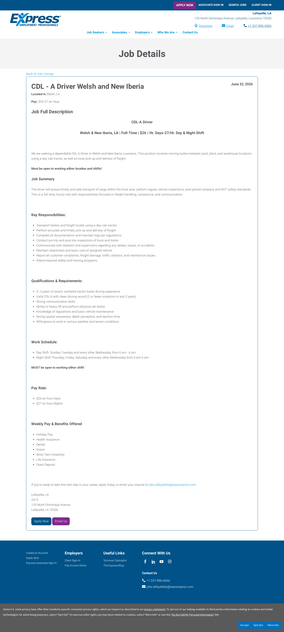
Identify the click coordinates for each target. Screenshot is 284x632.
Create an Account (37, 552)
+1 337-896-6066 (259, 26)
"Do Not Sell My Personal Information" (192, 614)
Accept (244, 625)
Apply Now (184, 5)
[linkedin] (153, 562)
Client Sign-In (261, 4)
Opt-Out (258, 625)
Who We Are (166, 32)
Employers (142, 32)
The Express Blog (113, 565)
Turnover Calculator (115, 560)
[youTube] (161, 562)
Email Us (61, 521)
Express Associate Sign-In (41, 562)
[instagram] (170, 562)
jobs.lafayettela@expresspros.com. (173, 484)
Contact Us (190, 32)
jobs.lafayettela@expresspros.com (169, 587)
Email (230, 26)
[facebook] (145, 562)
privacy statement (154, 609)
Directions (205, 26)
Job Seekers (95, 32)
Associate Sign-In (211, 4)
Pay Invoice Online (75, 565)
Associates (119, 32)
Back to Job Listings (40, 74)
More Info (273, 625)
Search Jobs (238, 4)
